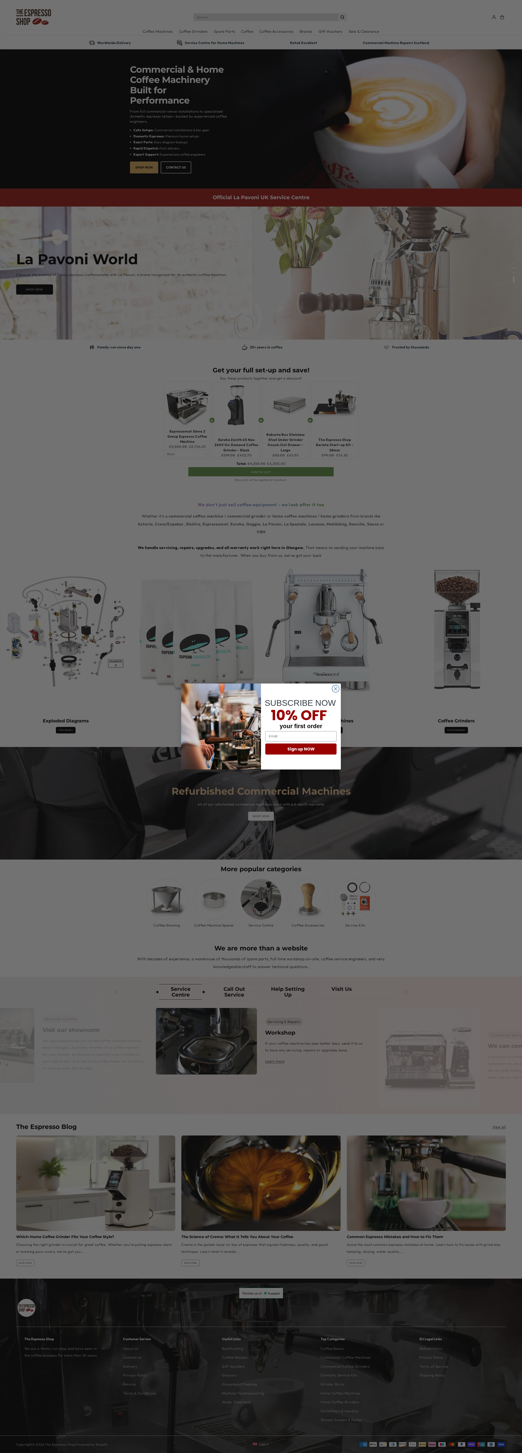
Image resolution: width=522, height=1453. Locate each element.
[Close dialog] (335, 688)
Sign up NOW (301, 749)
